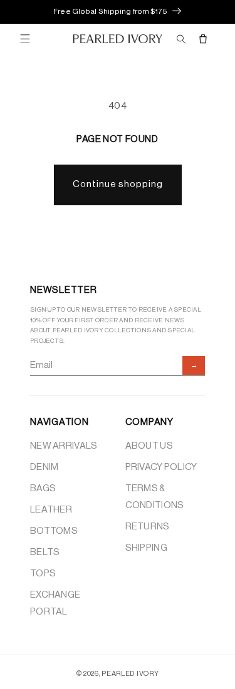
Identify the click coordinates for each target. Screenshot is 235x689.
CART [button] (203, 39)
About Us (149, 446)
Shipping (146, 548)
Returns (147, 526)
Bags (43, 488)
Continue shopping (118, 184)
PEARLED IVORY (130, 673)
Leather (51, 509)
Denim (44, 467)
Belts (45, 552)
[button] (25, 39)
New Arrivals (64, 446)
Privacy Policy (161, 467)
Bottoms (54, 531)
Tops (43, 573)
